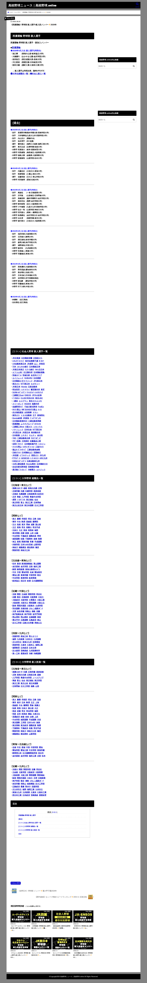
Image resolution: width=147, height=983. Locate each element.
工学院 (23, 722)
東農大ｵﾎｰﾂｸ (17, 488)
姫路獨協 (30, 784)
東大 (14, 519)
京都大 (15, 769)
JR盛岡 (30, 364)
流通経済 (16, 717)
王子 (34, 415)
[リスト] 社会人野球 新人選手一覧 (29, 823)
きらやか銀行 (22, 367)
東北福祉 (30, 500)
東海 (19, 527)
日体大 (15, 530)
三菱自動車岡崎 (34, 421)
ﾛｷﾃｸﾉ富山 (16, 410)
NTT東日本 (25, 384)
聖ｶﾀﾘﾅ (28, 787)
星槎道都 (37, 491)
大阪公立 (41, 603)
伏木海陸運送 (17, 412)
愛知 (41, 747)
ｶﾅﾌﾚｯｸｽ (37, 424)
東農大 (29, 527)
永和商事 (28, 412)
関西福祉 (41, 775)
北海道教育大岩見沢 (35, 494)
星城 (23, 747)
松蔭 (22, 539)
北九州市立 (17, 642)
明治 (30, 519)
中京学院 (16, 578)
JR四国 (15, 455)
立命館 (24, 594)
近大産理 (16, 651)
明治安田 (16, 389)
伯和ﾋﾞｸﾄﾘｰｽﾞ (17, 444)
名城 (32, 572)
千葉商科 (29, 539)
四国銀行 (37, 452)
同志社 (39, 594)
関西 (19, 594)
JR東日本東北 (18, 369)
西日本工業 (17, 795)
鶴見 (37, 547)
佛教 (33, 611)
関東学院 (16, 550)
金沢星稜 (16, 566)
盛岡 (14, 500)
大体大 (41, 597)
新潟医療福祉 (27, 564)
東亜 (39, 617)
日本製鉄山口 (27, 452)
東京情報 (16, 533)
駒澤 (23, 522)
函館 (25, 488)
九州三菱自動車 (18, 464)
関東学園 (25, 542)
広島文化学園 (28, 623)
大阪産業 (16, 603)
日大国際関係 (37, 581)
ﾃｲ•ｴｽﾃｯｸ (30, 392)
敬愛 (40, 539)
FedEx (41, 407)
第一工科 (16, 653)
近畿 (14, 597)
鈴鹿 (29, 581)
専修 (28, 524)
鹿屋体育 (24, 653)
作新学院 (16, 544)
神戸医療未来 (17, 614)
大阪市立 (24, 603)
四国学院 (16, 636)
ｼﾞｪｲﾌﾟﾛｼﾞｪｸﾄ (35, 418)
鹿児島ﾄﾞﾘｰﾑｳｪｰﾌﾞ (19, 470)
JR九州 (43, 455)
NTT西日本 (37, 430)
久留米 (23, 645)
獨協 (30, 714)
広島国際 (24, 620)
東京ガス (16, 384)
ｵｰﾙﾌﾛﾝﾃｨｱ (39, 392)
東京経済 (24, 725)
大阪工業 (41, 600)
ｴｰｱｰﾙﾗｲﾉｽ (34, 458)
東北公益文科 (17, 505)
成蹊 (32, 524)
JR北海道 (16, 358)
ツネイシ (41, 444)
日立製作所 (28, 372)
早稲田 (24, 519)
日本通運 (37, 378)
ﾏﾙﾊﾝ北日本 (39, 369)
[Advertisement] (52, 97)
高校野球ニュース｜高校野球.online (32, 5)
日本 (23, 702)
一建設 (15, 401)
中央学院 (16, 536)
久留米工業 (41, 792)
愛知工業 (16, 575)
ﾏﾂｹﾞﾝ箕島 (16, 441)
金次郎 (40, 435)
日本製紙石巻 (34, 367)
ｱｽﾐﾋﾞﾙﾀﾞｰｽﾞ (36, 438)
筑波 (25, 530)
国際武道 (32, 536)
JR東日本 (16, 387)
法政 (39, 519)
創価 (27, 533)
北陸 (31, 566)
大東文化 (36, 714)
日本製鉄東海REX (19, 421)
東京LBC (39, 398)
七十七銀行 (29, 369)
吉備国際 (32, 617)
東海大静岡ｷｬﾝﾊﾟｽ (32, 569)
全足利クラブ (36, 375)
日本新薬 (16, 435)
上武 (32, 533)
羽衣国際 (16, 608)
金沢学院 (24, 566)
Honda (24, 387)
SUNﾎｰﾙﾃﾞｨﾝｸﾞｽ (19, 392)
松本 (14, 564)
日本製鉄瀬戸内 (30, 444)
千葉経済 (24, 536)
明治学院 (30, 711)
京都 (14, 594)
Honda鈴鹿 (17, 418)
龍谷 (19, 597)
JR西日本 (26, 432)
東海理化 (41, 415)
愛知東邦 (38, 572)
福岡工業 (39, 645)
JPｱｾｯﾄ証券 (37, 395)
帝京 (23, 527)
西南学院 (16, 645)
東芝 (43, 389)
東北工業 (29, 502)
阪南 (14, 606)
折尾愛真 (36, 642)
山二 (36, 364)
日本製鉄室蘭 (26, 358)
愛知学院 (25, 572)
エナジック (40, 470)
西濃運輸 (16, 47)
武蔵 (22, 533)
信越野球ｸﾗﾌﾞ (17, 407)
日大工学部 (39, 505)
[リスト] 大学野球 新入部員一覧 (29, 830)
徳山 (39, 620)
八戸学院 (25, 497)
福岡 (14, 639)
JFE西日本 (16, 432)
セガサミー (35, 384)
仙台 (36, 500)
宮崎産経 (24, 651)
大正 (21, 530)
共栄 (39, 720)
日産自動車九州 (33, 461)
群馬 (19, 542)
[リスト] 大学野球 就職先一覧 (28, 826)
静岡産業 (20, 569)
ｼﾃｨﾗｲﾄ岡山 (17, 447)
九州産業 (20, 639)
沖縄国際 (37, 653)
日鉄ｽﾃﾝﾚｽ (16, 452)
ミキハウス (37, 427)
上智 (37, 702)
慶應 (19, 519)
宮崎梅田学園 (33, 467)
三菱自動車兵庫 (23, 438)
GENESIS (25, 458)
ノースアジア (38, 678)
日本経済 (24, 648)
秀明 (39, 536)
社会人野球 (16, 883)
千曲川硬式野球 (30, 407)
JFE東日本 (38, 381)
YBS (14, 438)
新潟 (19, 564)
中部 (19, 572)
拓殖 (19, 524)
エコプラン (23, 401)
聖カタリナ (33, 636)
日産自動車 (32, 387)
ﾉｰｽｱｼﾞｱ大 (21, 500)
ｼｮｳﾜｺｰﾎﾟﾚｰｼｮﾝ (28, 447)
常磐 (32, 542)
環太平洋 (16, 620)
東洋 (23, 524)
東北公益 (24, 683)
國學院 (35, 522)
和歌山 (28, 611)
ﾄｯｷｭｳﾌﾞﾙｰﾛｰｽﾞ (18, 361)
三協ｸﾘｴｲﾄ (39, 447)
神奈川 (15, 547)
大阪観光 (30, 606)
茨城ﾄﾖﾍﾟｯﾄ (17, 375)
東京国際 (16, 722)
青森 (19, 497)
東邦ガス (16, 415)
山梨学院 (37, 544)
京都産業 (25, 597)
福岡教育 (16, 648)
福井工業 (37, 566)
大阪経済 (16, 600)
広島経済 (32, 620)
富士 (22, 502)
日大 (14, 524)
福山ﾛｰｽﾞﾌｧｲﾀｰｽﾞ (19, 450)
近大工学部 (17, 623)
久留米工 (30, 645)
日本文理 (32, 648)
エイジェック (17, 378)
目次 (19, 834)
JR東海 (26, 418)
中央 (19, 522)
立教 (34, 519)
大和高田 (25, 441)
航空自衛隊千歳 (31, 361)
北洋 (14, 497)
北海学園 (16, 491)
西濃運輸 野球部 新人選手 (27, 815)
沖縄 (31, 653)
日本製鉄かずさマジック (22, 381)
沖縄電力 (31, 470)
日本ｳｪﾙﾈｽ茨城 (27, 544)
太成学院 (39, 606)
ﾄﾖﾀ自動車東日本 (19, 364)
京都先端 (24, 608)
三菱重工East (18, 395)
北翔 (40, 488)
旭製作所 (35, 404)
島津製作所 (35, 432)
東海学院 (24, 578)
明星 (14, 714)
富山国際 (37, 564)
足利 (19, 714)
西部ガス (35, 455)
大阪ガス (28, 427)
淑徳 (35, 539)
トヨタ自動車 (26, 415)
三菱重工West (18, 427)
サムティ (32, 435)
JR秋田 (42, 364)
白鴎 (32, 717)
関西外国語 (21, 606)
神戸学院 (28, 614)
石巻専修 (37, 502)
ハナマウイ (25, 389)
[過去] (20, 819)
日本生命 (28, 430)
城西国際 (16, 539)
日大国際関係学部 (30, 753)
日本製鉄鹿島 (39, 372)
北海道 (15, 494)
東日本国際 (29, 505)
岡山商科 (24, 617)
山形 (37, 686)
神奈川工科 (25, 550)
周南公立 (38, 623)
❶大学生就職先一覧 (19, 73)
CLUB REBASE (27, 398)
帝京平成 (36, 527)
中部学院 (32, 575)
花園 (38, 611)
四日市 (23, 581)
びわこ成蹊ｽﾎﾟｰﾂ (36, 608)
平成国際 (38, 542)
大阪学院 (24, 600)
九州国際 (37, 639)
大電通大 (32, 600)
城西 (36, 530)
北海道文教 (31, 675)
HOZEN (27, 404)
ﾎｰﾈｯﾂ (41, 361)
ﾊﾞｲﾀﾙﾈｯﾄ (16, 398)
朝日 (39, 575)
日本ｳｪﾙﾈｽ (31, 722)
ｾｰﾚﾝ (40, 410)
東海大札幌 (32, 488)
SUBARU (28, 378)
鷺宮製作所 (35, 389)
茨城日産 (26, 375)
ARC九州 (43, 458)
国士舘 (38, 524)
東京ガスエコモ (35, 401)
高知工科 (24, 636)
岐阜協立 (16, 581)
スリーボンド (17, 404)
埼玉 (14, 542)
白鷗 (36, 533)
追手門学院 (37, 614)
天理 (14, 611)
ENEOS (28, 395)
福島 (32, 686)
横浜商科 (30, 547)
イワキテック (24, 455)
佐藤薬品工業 (35, 441)
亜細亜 (29, 522)
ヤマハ (35, 412)
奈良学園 (20, 611)
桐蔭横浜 (22, 547)
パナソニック (17, 430)
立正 (14, 527)
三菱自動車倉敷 (33, 450)
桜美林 (31, 530)
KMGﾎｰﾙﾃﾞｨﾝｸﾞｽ (19, 461)
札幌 (22, 491)
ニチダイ (24, 435)
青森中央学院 (35, 497)
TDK (14, 367)
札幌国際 (22, 494)
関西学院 (31, 594)
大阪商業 (33, 597)
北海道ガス (37, 358)
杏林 (27, 717)
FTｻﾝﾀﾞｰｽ (16, 458)
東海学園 (24, 575)
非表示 (54, 812)
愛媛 (22, 787)
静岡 (14, 569)
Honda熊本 (31, 464)
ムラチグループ (27, 424)
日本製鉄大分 (42, 464)
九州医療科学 (34, 651)
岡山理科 (16, 617)
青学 (14, 522)
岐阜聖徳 (32, 578)
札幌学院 (29, 491)
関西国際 (32, 603)
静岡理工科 (17, 753)
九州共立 (29, 639)
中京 (14, 572)
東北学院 (16, 502)
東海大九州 (27, 642)
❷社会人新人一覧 (38, 73)
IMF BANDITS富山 (29, 410)
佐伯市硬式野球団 (19, 467)
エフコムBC (17, 372)
